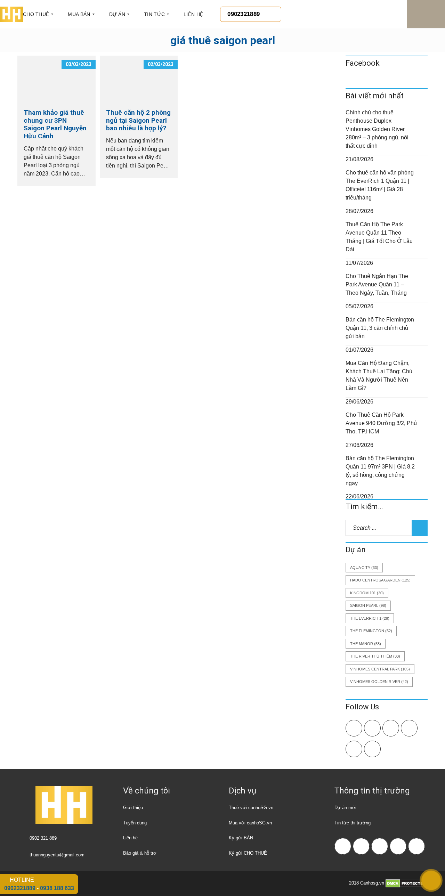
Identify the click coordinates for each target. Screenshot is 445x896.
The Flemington (371, 631)
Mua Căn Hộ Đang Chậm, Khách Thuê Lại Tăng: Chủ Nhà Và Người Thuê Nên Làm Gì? (379, 375)
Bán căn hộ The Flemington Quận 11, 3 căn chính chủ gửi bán (380, 328)
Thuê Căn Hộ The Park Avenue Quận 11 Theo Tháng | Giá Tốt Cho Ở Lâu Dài (379, 236)
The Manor (365, 644)
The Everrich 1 (369, 618)
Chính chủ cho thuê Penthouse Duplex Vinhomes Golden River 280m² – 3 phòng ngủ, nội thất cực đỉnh (377, 129)
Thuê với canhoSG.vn (251, 807)
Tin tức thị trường (352, 822)
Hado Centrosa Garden (380, 580)
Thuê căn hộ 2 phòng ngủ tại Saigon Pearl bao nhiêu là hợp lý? (138, 120)
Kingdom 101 (367, 593)
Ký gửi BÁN (241, 837)
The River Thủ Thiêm (375, 656)
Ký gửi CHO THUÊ (248, 853)
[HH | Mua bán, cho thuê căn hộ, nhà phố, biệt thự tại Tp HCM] (11, 14)
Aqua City (364, 567)
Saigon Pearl (368, 605)
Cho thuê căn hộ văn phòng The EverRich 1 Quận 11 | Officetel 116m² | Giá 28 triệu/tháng (380, 185)
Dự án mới (345, 807)
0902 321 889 (43, 838)
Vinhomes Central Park (380, 669)
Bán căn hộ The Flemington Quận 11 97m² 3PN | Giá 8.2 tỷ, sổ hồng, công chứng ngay (380, 470)
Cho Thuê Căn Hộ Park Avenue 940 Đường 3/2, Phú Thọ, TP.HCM (381, 423)
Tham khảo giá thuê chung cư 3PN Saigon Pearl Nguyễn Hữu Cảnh (55, 124)
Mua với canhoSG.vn (250, 822)
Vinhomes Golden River (379, 681)
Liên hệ (130, 837)
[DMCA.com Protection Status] (407, 883)
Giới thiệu (133, 807)
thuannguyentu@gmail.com (57, 854)
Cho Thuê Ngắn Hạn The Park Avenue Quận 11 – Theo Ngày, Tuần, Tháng (377, 284)
